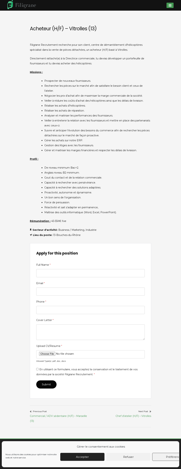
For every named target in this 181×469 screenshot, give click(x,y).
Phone (41, 301)
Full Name (43, 264)
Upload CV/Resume (49, 346)
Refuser (128, 457)
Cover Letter (45, 320)
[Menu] (170, 5)
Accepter (82, 457)
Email (40, 283)
